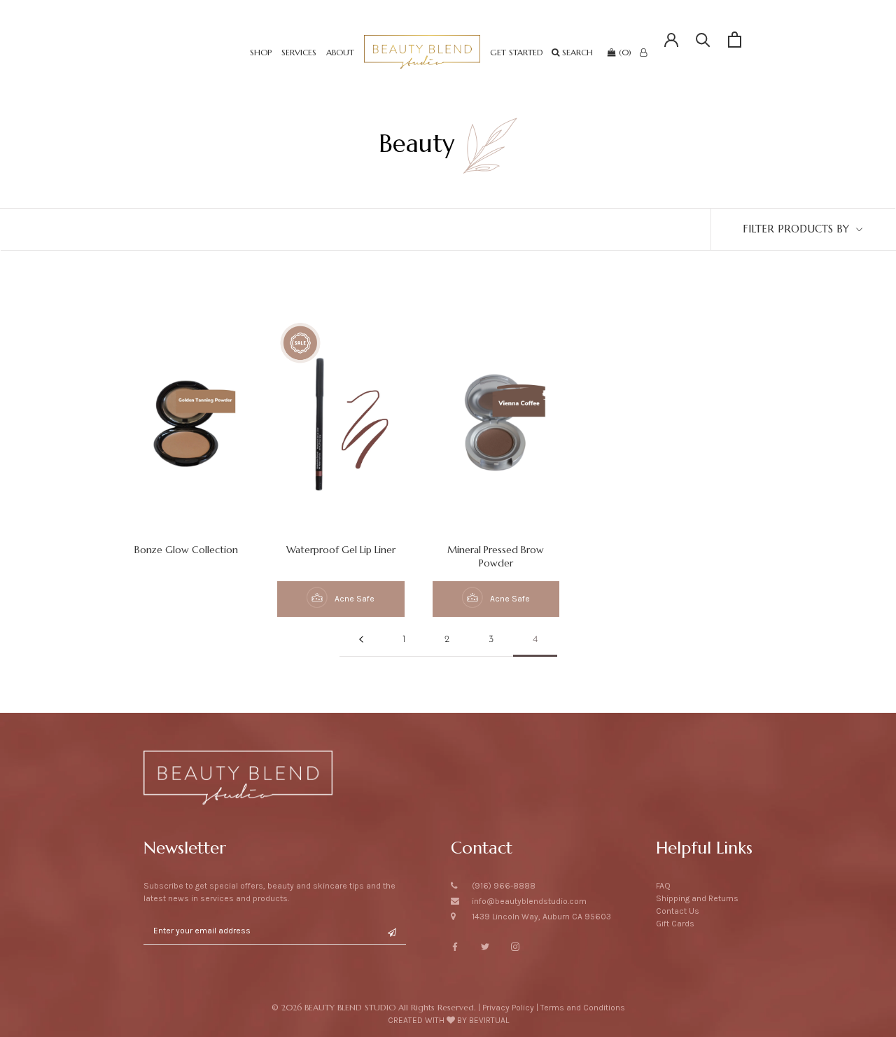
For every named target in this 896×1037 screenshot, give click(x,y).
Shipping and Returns (697, 898)
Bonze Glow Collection (186, 549)
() (623, 52)
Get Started (516, 52)
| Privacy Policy (506, 1007)
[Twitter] (485, 946)
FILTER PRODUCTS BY (798, 228)
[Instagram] (515, 946)
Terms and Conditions (582, 1007)
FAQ (663, 886)
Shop (261, 52)
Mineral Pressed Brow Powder (495, 556)
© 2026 (373, 1007)
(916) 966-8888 (504, 886)
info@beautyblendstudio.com (529, 901)
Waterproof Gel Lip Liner (341, 549)
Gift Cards (675, 923)
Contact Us (677, 911)
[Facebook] (455, 946)
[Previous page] (361, 640)
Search (577, 52)
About (340, 52)
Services (298, 52)
